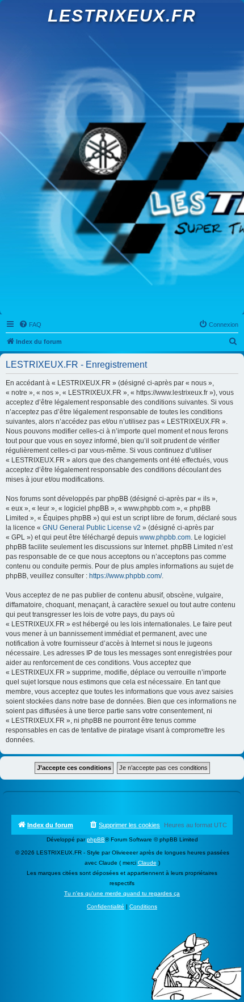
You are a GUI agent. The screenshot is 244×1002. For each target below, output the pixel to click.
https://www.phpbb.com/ (125, 576)
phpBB (96, 839)
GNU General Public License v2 (92, 528)
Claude (147, 863)
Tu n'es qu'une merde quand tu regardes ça (122, 893)
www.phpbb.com (165, 537)
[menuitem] (30, 324)
